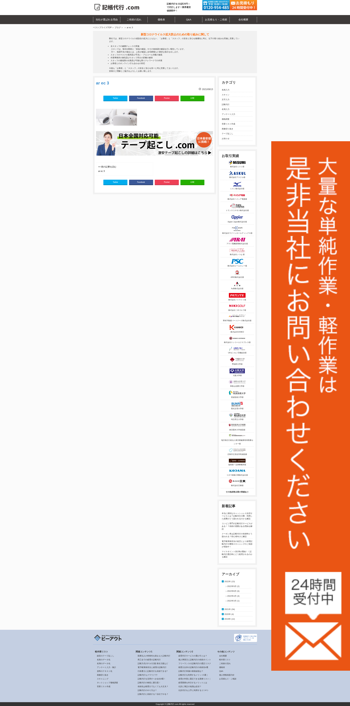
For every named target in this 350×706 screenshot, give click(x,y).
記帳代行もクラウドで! (147, 675)
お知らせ (225, 138)
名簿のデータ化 (103, 663)
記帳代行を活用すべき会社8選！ (152, 679)
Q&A (188, 19)
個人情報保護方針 (226, 675)
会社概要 (243, 19)
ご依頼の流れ (134, 19)
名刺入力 (225, 90)
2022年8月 (232, 591)
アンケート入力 (228, 114)
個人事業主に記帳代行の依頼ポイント (194, 660)
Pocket (167, 98)
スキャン (225, 95)
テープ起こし (227, 133)
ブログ (118, 27)
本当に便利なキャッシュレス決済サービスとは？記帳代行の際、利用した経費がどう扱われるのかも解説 (237, 516)
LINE (192, 98)
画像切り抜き (227, 129)
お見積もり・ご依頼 (216, 19)
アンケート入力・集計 (106, 667)
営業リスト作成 (228, 124)
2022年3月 (232, 601)
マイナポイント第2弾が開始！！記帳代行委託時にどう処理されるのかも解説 (237, 554)
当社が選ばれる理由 (107, 19)
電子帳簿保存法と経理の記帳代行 (152, 667)
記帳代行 (225, 104)
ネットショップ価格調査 (107, 683)
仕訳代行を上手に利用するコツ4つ (193, 690)
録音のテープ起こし (105, 656)
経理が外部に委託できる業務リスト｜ (194, 679)
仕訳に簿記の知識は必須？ (189, 686)
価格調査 (225, 119)
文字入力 (225, 99)
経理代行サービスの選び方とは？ (192, 656)
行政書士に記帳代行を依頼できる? (152, 671)
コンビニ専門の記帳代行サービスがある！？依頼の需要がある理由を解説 (237, 526)
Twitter (115, 98)
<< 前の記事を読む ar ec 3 (107, 169)
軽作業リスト (225, 660)
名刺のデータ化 (103, 660)
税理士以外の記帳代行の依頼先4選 (193, 667)
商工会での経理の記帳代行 (149, 660)
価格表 (161, 19)
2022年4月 (232, 596)
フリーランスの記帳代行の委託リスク (194, 663)
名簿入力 (225, 109)
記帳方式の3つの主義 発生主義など (153, 663)
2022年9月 (232, 586)
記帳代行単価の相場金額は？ (190, 671)
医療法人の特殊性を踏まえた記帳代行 (154, 656)
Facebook (141, 98)
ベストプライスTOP (102, 27)
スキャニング (102, 679)
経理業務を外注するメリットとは (192, 683)
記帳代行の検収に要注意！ (149, 683)
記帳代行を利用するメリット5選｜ (193, 675)
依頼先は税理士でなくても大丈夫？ (153, 686)
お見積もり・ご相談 (227, 679)
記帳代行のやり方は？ (147, 690)
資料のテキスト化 (104, 671)
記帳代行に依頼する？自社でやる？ (153, 694)
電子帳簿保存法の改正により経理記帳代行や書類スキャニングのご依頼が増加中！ (237, 544)
